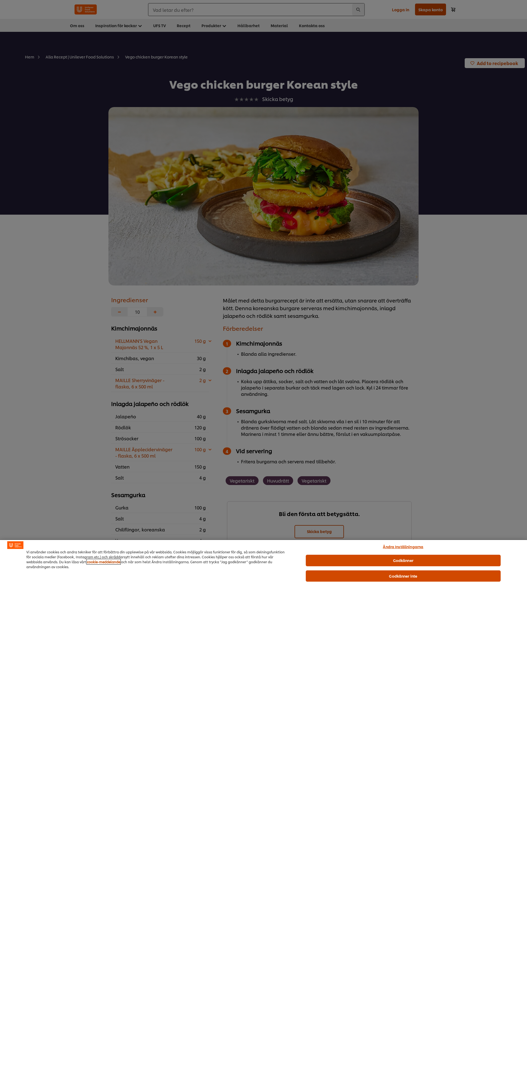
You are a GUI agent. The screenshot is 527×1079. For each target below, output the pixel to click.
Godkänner (403, 560)
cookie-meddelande (103, 561)
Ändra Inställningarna (403, 546)
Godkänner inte (403, 575)
